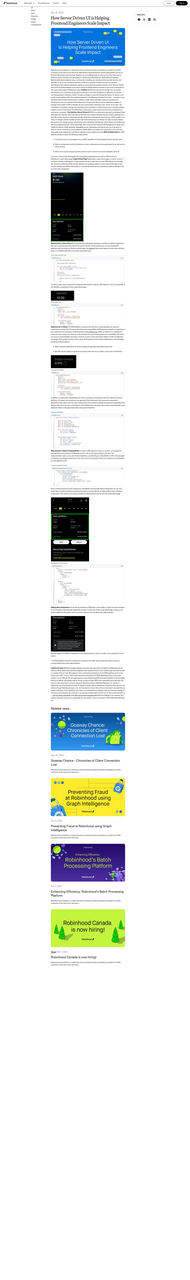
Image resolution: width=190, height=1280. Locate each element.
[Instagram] (154, 20)
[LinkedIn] (149, 20)
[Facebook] (139, 20)
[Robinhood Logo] (10, 3)
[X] (144, 20)
